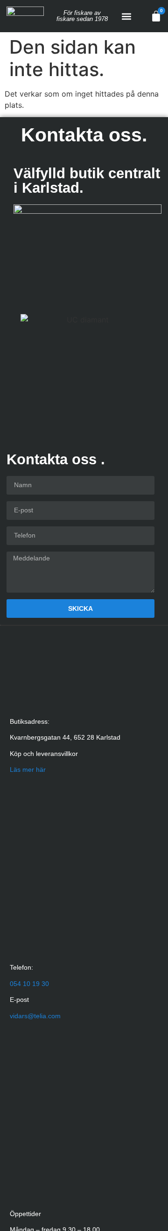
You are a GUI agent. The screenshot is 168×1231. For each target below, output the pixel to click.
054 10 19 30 (29, 983)
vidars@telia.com (35, 1016)
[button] (126, 16)
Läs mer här (28, 769)
